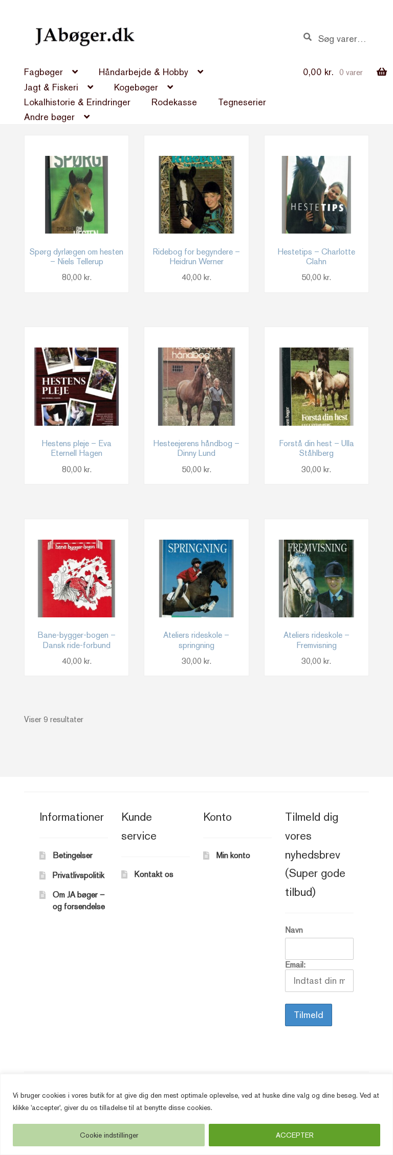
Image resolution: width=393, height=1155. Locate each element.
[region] (196, 1114)
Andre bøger (49, 116)
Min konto (233, 855)
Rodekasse (174, 102)
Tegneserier (242, 102)
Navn (294, 930)
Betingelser (73, 855)
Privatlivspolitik (78, 875)
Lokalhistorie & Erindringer (77, 102)
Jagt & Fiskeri (51, 87)
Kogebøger (136, 87)
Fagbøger (43, 71)
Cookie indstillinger (109, 1135)
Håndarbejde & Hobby (143, 71)
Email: (295, 964)
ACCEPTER (295, 1135)
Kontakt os (154, 874)
